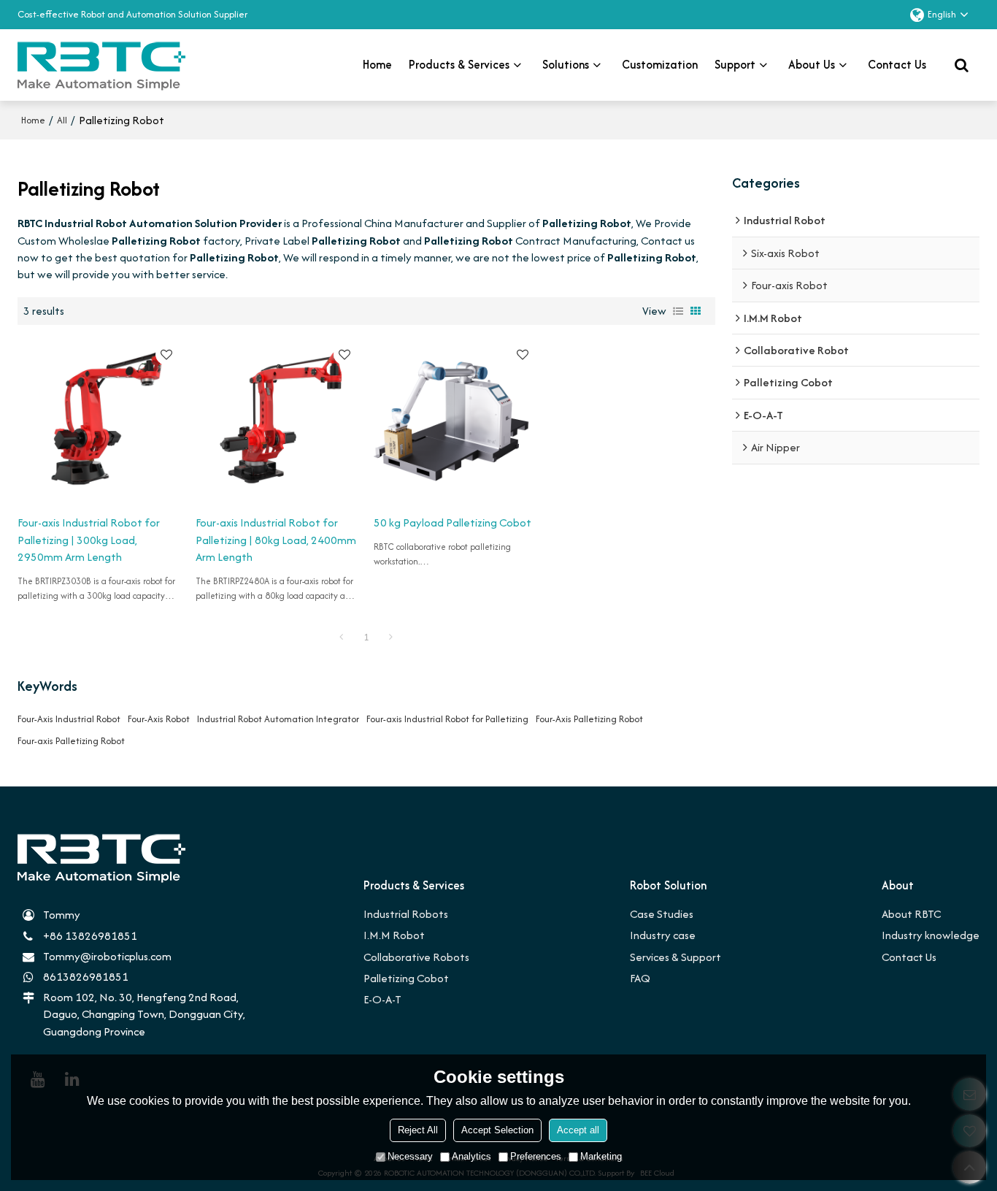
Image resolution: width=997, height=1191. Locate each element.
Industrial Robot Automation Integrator (278, 719)
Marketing (601, 1156)
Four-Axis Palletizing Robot (589, 719)
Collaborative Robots (416, 957)
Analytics (471, 1156)
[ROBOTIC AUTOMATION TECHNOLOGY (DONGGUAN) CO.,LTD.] (101, 65)
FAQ (640, 978)
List (678, 311)
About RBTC (911, 913)
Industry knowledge (930, 935)
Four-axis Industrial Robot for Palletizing (447, 719)
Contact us (897, 64)
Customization (660, 64)
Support (735, 64)
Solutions (565, 64)
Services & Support (675, 957)
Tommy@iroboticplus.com (107, 956)
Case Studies (661, 913)
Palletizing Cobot (406, 978)
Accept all (578, 1130)
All (62, 120)
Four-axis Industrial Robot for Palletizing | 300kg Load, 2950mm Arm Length (89, 539)
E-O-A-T (382, 999)
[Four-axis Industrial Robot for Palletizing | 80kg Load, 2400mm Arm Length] (277, 420)
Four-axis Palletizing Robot (71, 741)
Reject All (418, 1130)
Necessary (410, 1156)
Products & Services (459, 64)
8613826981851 (85, 976)
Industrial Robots (405, 913)
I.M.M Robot (394, 935)
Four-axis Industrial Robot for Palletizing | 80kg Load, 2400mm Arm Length (276, 539)
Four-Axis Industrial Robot (69, 719)
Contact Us (909, 957)
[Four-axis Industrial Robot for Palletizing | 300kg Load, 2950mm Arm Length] (99, 420)
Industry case (663, 935)
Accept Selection (497, 1130)
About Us (811, 64)
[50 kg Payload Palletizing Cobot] (455, 420)
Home (377, 64)
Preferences (535, 1156)
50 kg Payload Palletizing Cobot (452, 522)
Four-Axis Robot (159, 719)
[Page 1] (342, 637)
